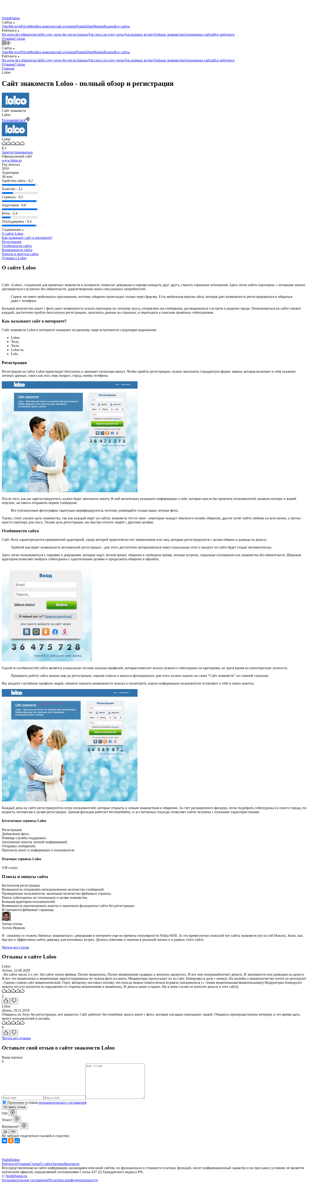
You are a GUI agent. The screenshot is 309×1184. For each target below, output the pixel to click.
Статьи (19, 38)
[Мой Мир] (17, 1140)
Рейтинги (9, 1164)
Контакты (71, 1164)
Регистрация (11, 242)
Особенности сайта (17, 246)
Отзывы (8, 38)
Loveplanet (68, 26)
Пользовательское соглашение (25, 1180)
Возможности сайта (17, 250)
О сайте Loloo (12, 233)
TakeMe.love (11, 26)
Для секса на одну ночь (106, 34)
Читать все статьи (15, 947)
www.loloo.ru (12, 160)
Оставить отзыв (14, 1107)
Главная (8, 68)
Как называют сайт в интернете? (27, 238)
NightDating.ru (16, 1176)
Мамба (98, 26)
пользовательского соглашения (62, 1102)
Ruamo (109, 26)
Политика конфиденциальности (73, 1180)
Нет (13, 1131)
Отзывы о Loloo (14, 258)
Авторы (58, 1164)
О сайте (46, 1164)
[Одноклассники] (11, 1140)
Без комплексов (48, 26)
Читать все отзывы (16, 1038)
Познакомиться (13, 120)
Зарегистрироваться (17, 152)
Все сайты (122, 26)
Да (5, 1131)
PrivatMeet (28, 26)
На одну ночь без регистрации (64, 34)
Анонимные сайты (198, 34)
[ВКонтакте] (4, 1140)
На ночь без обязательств (21, 34)
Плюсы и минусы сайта (20, 254)
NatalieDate (84, 26)
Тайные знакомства (169, 34)
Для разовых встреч (139, 34)
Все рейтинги (224, 34)
